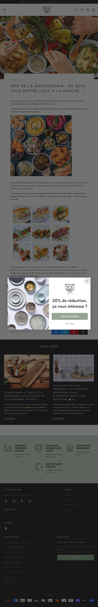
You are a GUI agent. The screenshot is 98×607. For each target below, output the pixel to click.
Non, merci (69, 323)
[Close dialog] (87, 281)
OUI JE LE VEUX (70, 316)
